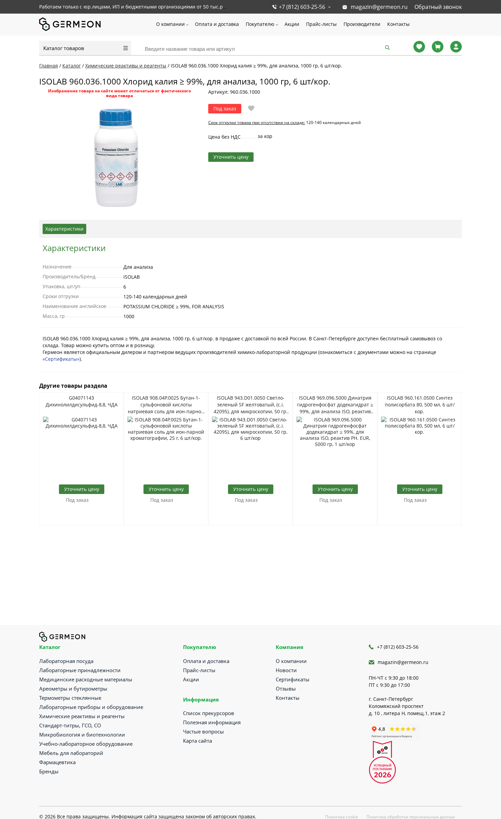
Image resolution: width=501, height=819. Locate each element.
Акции (292, 24)
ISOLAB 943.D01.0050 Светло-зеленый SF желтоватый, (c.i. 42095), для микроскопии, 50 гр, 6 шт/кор (250, 405)
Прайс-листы (321, 24)
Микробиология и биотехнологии (82, 734)
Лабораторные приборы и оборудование (91, 707)
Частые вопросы (203, 731)
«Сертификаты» (61, 359)
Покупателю (260, 24)
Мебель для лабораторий (71, 753)
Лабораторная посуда (66, 661)
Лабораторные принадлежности (80, 670)
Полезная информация (212, 722)
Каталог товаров (63, 48)
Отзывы (286, 688)
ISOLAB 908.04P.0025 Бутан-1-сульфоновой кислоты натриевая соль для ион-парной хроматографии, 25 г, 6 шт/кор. (166, 405)
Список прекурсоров (208, 713)
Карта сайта (197, 740)
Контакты (398, 24)
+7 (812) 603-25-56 (302, 7)
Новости (286, 670)
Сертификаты (292, 679)
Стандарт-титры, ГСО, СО (70, 725)
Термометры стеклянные (70, 697)
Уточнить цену (230, 157)
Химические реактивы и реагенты (82, 716)
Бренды (49, 771)
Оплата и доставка (217, 24)
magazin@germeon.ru (379, 7)
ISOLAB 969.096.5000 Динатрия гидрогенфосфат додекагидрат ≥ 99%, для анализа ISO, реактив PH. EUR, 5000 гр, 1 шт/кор (335, 405)
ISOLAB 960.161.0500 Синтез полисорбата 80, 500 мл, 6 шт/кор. (420, 405)
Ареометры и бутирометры (73, 688)
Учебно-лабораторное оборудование (86, 743)
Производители (362, 24)
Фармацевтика (57, 762)
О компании (170, 24)
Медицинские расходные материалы (85, 679)
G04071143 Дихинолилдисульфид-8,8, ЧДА (82, 401)
